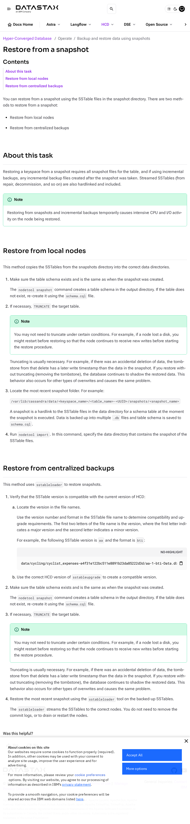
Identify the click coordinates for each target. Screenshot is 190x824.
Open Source (159, 24)
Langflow (81, 24)
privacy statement (76, 784)
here (80, 799)
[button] (186, 741)
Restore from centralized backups (34, 86)
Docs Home (20, 24)
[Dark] (175, 9)
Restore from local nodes (26, 79)
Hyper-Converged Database (27, 38)
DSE (130, 24)
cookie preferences (90, 775)
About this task (18, 71)
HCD (108, 24)
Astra (54, 24)
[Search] (111, 9)
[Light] (169, 9)
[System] (182, 9)
